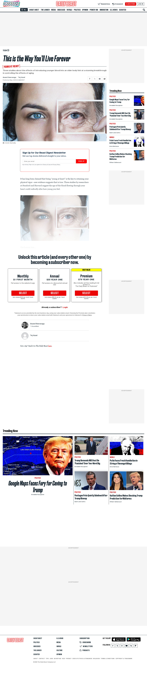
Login (65, 307)
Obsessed (61, 10)
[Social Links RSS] (131, 646)
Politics (77, 10)
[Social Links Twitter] (117, 646)
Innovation (104, 10)
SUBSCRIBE (130, 4)
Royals (69, 10)
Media (53, 10)
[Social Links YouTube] (126, 646)
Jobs (51, 658)
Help (63, 658)
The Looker (45, 10)
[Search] (144, 10)
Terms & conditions (107, 658)
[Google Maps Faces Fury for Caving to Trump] (139, 105)
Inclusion (96, 658)
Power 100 (94, 10)
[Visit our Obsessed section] (19, 3)
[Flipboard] (135, 646)
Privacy (68, 658)
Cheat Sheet (34, 10)
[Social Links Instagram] (122, 646)
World (59, 646)
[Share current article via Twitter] (95, 79)
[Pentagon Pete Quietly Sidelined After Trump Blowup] (139, 132)
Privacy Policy (56, 164)
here (50, 346)
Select (23, 293)
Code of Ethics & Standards (82, 658)
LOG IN (140, 4)
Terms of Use (47, 164)
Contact (42, 658)
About (35, 658)
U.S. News (113, 10)
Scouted (122, 10)
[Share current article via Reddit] (105, 79)
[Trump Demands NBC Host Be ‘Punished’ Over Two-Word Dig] (139, 119)
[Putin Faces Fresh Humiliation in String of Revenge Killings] (139, 146)
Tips (47, 658)
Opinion (85, 10)
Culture (59, 650)
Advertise (57, 658)
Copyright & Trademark (124, 658)
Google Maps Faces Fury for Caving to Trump (37, 487)
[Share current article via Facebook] (90, 79)
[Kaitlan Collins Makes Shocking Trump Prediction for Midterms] (139, 160)
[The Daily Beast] (66, 3)
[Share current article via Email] (100, 79)
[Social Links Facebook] (113, 646)
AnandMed (35, 326)
